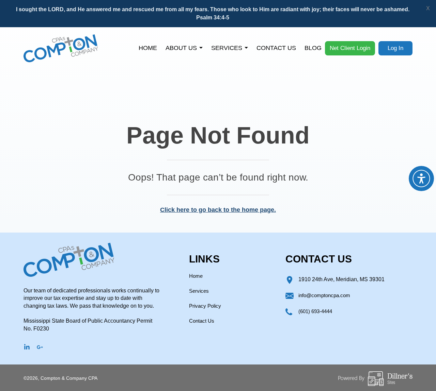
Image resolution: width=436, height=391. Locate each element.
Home (148, 48)
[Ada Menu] (421, 178)
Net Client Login (350, 48)
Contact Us (276, 48)
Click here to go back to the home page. (218, 209)
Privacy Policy (205, 306)
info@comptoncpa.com (324, 295)
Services (226, 48)
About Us (181, 48)
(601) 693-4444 (315, 311)
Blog (313, 48)
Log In (395, 48)
